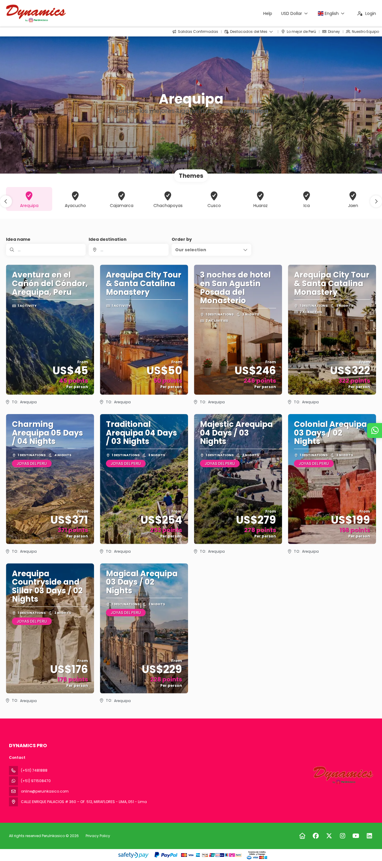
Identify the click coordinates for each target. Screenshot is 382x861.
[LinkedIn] (369, 836)
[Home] (302, 836)
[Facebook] (315, 836)
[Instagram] (342, 836)
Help (267, 13)
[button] (6, 201)
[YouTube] (356, 836)
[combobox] (128, 250)
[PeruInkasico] (342, 775)
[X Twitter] (329, 836)
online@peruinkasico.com (45, 791)
